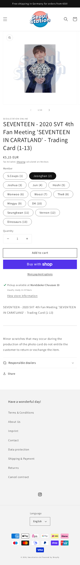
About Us (14, 422)
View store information (22, 296)
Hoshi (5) (59, 185)
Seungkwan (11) (18, 212)
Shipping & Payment (21, 458)
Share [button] (11, 373)
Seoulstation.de (34, 557)
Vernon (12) (48, 212)
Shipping (21, 161)
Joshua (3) (14, 185)
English (37, 521)
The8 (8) (63, 194)
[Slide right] (49, 110)
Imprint (13, 431)
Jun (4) (37, 185)
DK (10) (37, 203)
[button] (5, 19)
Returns (13, 468)
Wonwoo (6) (15, 194)
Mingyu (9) (14, 203)
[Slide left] (30, 110)
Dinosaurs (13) (17, 222)
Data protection (18, 449)
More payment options (40, 274)
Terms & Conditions (21, 412)
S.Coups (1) (15, 176)
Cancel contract (18, 477)
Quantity (8, 231)
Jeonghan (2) (42, 176)
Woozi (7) (40, 194)
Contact (13, 440)
